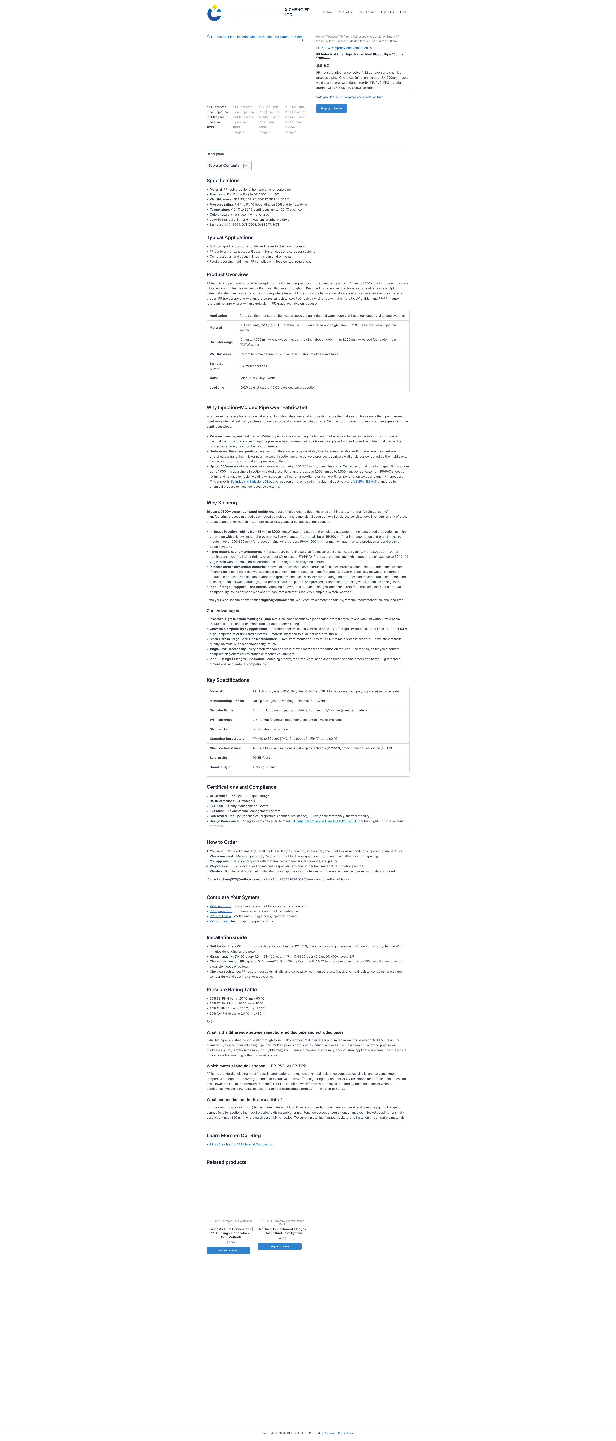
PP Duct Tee (218, 921)
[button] (351, 12)
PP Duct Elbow (220, 916)
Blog (403, 12)
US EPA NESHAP (365, 481)
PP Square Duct (221, 911)
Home (327, 12)
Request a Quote (331, 108)
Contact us (367, 12)
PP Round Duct (220, 906)
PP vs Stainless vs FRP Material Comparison (241, 1144)
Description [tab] (215, 154)
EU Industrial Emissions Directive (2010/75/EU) (325, 821)
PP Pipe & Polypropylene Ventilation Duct (366, 36)
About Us (387, 12)
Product (343, 12)
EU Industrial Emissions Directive (254, 481)
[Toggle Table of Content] (244, 165)
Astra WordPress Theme (339, 1433)
